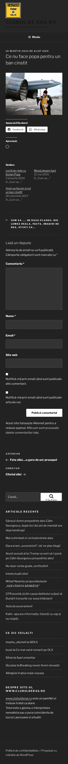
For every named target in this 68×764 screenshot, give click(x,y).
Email (10, 335)
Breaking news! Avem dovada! (40, 665)
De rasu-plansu (39, 220)
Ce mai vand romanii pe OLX (34, 650)
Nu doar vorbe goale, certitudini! (27, 566)
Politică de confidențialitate (22, 750)
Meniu (36, 37)
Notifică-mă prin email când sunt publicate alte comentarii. (34, 381)
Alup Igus (41, 51)
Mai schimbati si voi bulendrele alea (29, 538)
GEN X (33, 642)
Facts (37, 224)
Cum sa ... (18, 220)
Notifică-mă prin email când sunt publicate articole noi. (34, 400)
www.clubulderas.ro (19, 698)
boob (9, 650)
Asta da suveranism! (19, 606)
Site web (11, 355)
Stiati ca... (27, 227)
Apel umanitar (25, 657)
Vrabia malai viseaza (30, 673)
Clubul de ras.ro (31, 22)
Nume (11, 316)
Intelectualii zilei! (17, 573)
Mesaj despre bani (45, 170)
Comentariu (15, 263)
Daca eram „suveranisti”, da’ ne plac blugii (33, 545)
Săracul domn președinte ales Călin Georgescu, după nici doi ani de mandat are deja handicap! (34, 525)
